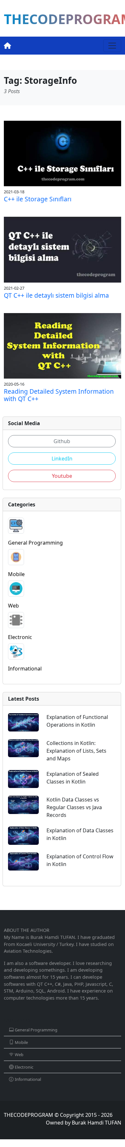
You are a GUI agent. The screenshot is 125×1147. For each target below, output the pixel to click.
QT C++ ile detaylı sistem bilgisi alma (56, 295)
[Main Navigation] (112, 45)
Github (62, 441)
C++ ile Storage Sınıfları (37, 199)
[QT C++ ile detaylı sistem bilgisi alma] (62, 249)
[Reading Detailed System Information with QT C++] (62, 345)
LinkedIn (62, 458)
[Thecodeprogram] (7, 45)
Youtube (62, 475)
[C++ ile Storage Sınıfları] (62, 152)
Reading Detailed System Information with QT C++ (59, 395)
